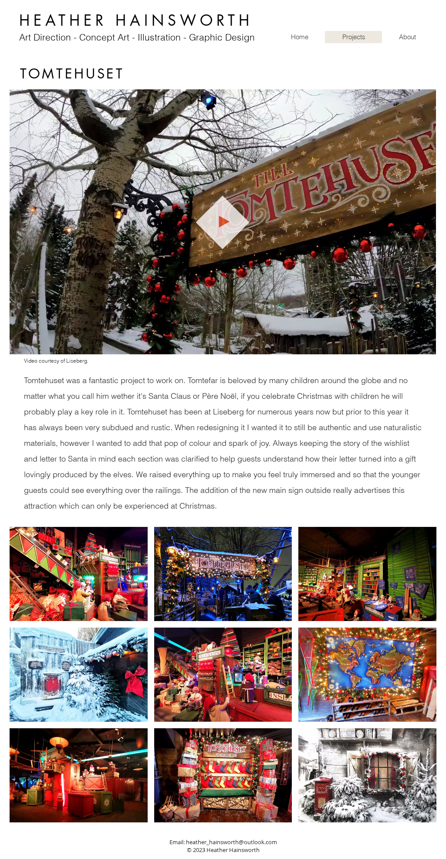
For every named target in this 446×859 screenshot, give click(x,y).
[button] (425, 344)
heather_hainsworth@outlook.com (231, 842)
